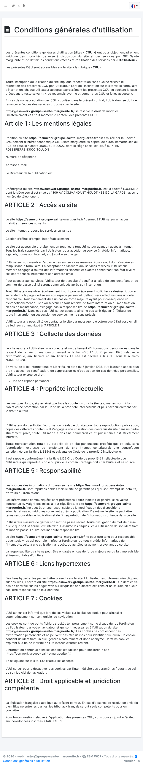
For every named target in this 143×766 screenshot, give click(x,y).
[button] (5, 6)
